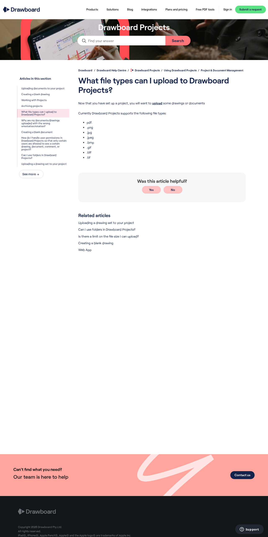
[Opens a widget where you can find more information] (249, 529)
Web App (84, 250)
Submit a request (250, 9)
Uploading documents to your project (42, 88)
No (173, 190)
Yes (151, 190)
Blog (130, 9)
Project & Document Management (222, 70)
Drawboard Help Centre (111, 70)
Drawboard (85, 70)
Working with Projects (34, 99)
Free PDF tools (205, 9)
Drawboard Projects (147, 70)
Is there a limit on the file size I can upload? (108, 236)
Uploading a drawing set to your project (44, 163)
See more (29, 174)
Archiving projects (32, 105)
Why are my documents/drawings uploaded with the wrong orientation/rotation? (40, 123)
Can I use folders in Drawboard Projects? (38, 156)
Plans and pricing (176, 9)
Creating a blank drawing (35, 94)
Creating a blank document (37, 131)
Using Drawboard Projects (180, 70)
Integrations (149, 9)
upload (157, 103)
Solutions (113, 9)
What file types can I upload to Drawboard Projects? (39, 113)
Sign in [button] (227, 9)
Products (92, 9)
